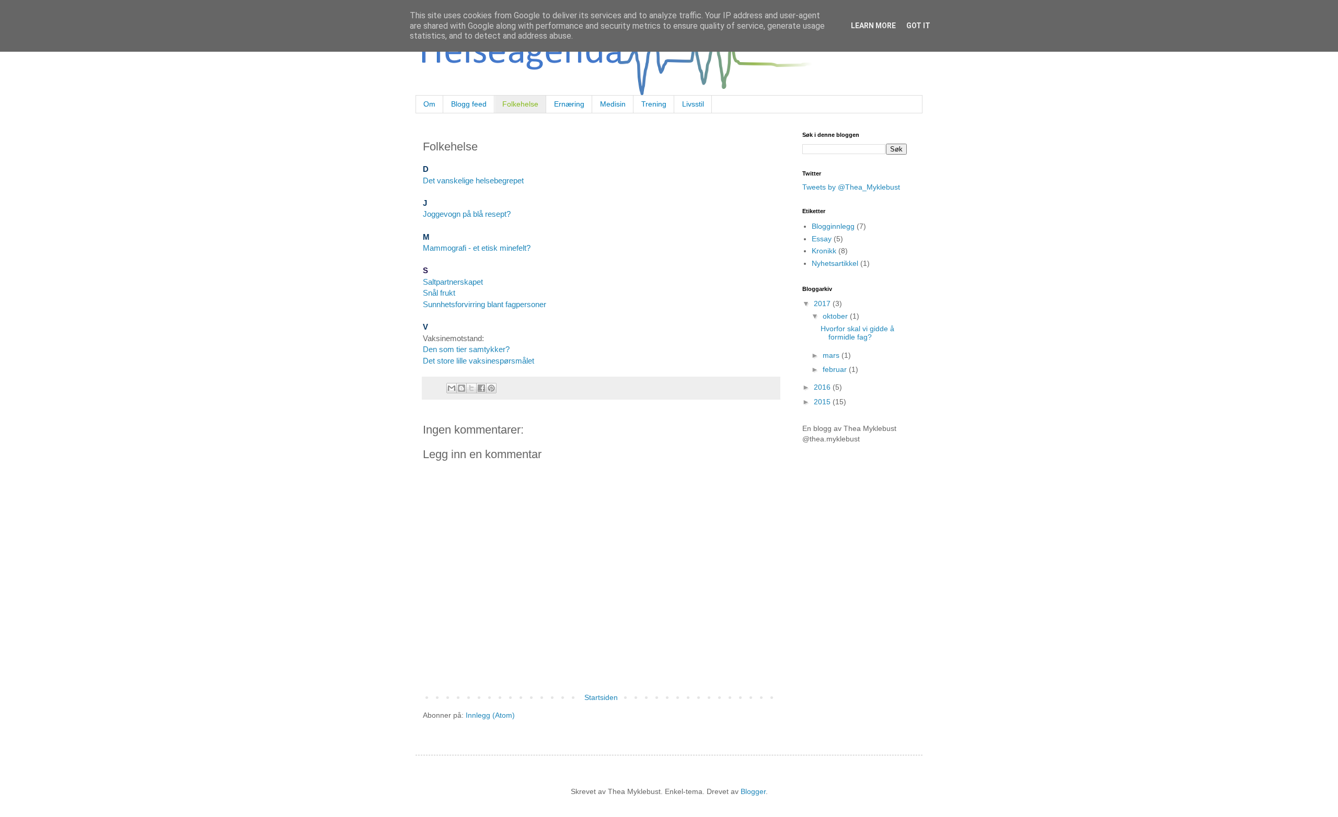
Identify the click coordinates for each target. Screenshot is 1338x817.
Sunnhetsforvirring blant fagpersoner (484, 304)
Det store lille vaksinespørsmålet (479, 360)
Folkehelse (520, 104)
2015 (823, 402)
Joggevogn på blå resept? (467, 213)
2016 (823, 387)
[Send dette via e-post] (451, 388)
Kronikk (824, 251)
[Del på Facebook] (481, 388)
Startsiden (601, 697)
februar (836, 369)
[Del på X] (471, 388)
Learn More (873, 25)
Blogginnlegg (833, 226)
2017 (823, 303)
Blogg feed (469, 104)
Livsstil (693, 104)
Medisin (613, 104)
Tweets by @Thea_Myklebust (851, 187)
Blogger (753, 791)
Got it (918, 25)
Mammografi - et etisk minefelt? (476, 247)
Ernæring (569, 104)
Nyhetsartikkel (835, 263)
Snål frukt (439, 292)
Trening (653, 104)
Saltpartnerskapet (453, 281)
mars (832, 355)
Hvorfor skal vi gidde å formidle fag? (857, 333)
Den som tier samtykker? (466, 349)
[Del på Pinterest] (491, 388)
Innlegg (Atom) (490, 715)
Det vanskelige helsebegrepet (473, 180)
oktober (836, 316)
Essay (822, 239)
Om (429, 104)
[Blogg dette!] (461, 388)
